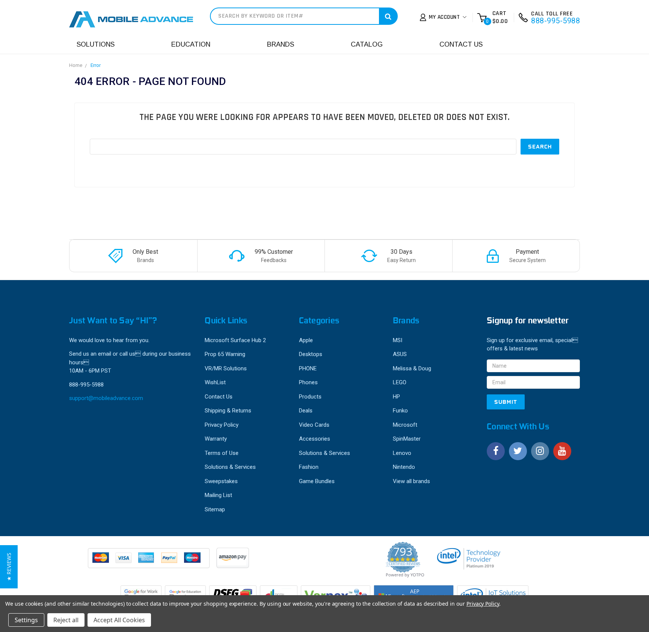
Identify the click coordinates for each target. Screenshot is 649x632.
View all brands (411, 481)
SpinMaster (407, 438)
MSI (397, 340)
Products (310, 396)
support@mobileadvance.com (106, 398)
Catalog (367, 44)
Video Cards (314, 424)
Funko (400, 410)
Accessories (314, 438)
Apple (306, 340)
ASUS (400, 354)
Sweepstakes (221, 481)
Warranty (216, 438)
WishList (215, 382)
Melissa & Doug (412, 368)
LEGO (399, 382)
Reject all (65, 620)
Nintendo (404, 467)
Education (190, 44)
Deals (305, 410)
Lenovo (402, 453)
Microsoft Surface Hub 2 (235, 340)
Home (75, 65)
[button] (9, 566)
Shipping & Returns (228, 410)
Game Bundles (317, 481)
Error (96, 65)
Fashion (308, 467)
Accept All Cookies (119, 620)
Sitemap (215, 509)
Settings (26, 620)
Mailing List (218, 495)
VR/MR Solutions (226, 368)
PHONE (308, 368)
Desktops (310, 354)
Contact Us (461, 44)
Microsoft (405, 424)
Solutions (96, 44)
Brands (280, 44)
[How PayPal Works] (149, 562)
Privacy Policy (221, 424)
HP (396, 396)
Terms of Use (221, 453)
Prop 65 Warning (225, 354)
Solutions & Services (230, 467)
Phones (308, 382)
